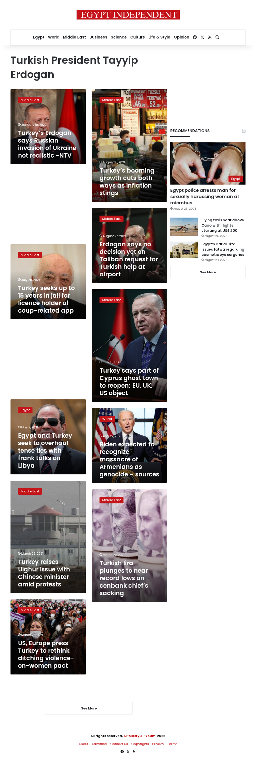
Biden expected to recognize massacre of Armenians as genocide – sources (129, 459)
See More (208, 272)
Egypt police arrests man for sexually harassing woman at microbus (204, 196)
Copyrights (140, 743)
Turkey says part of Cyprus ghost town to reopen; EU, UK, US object (129, 381)
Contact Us (119, 743)
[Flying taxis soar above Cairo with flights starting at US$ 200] (184, 227)
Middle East (74, 37)
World (54, 37)
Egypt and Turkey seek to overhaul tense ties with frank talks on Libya (45, 450)
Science (119, 37)
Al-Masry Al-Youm (140, 735)
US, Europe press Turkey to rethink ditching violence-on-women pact (46, 654)
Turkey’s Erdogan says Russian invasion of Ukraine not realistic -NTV (47, 144)
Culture (137, 37)
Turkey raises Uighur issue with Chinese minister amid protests (44, 573)
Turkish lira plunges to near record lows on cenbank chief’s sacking (124, 578)
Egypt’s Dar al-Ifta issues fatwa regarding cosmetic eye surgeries (223, 249)
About (83, 743)
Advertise (99, 743)
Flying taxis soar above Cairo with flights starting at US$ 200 (223, 225)
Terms (172, 743)
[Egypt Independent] (128, 15)
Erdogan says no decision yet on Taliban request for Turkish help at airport (129, 259)
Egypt (38, 37)
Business (98, 37)
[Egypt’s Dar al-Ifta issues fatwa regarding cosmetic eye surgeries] (184, 250)
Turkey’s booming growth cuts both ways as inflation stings (127, 181)
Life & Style (159, 37)
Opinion (181, 37)
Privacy (158, 743)
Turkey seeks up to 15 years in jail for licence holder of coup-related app (46, 299)
